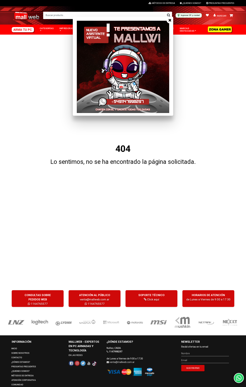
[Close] (170, 20)
